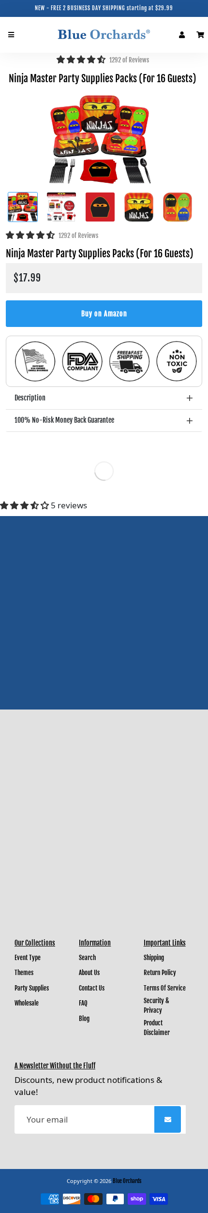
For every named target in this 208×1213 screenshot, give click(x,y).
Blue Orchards (127, 1181)
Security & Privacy (156, 1005)
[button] (82, 59)
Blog (84, 1018)
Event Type (28, 958)
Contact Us (91, 988)
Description (30, 398)
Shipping (154, 958)
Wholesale (27, 1003)
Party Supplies (32, 988)
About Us (89, 972)
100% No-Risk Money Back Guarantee (64, 420)
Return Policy (160, 972)
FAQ (83, 1003)
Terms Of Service (165, 988)
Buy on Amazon (104, 314)
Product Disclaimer (157, 1027)
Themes (24, 972)
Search (87, 958)
